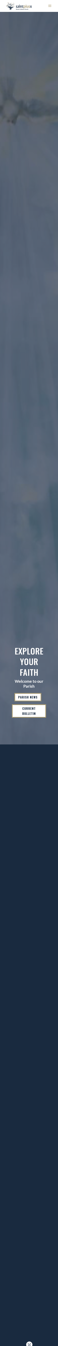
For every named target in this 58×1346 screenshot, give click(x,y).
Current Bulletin (29, 711)
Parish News (28, 697)
